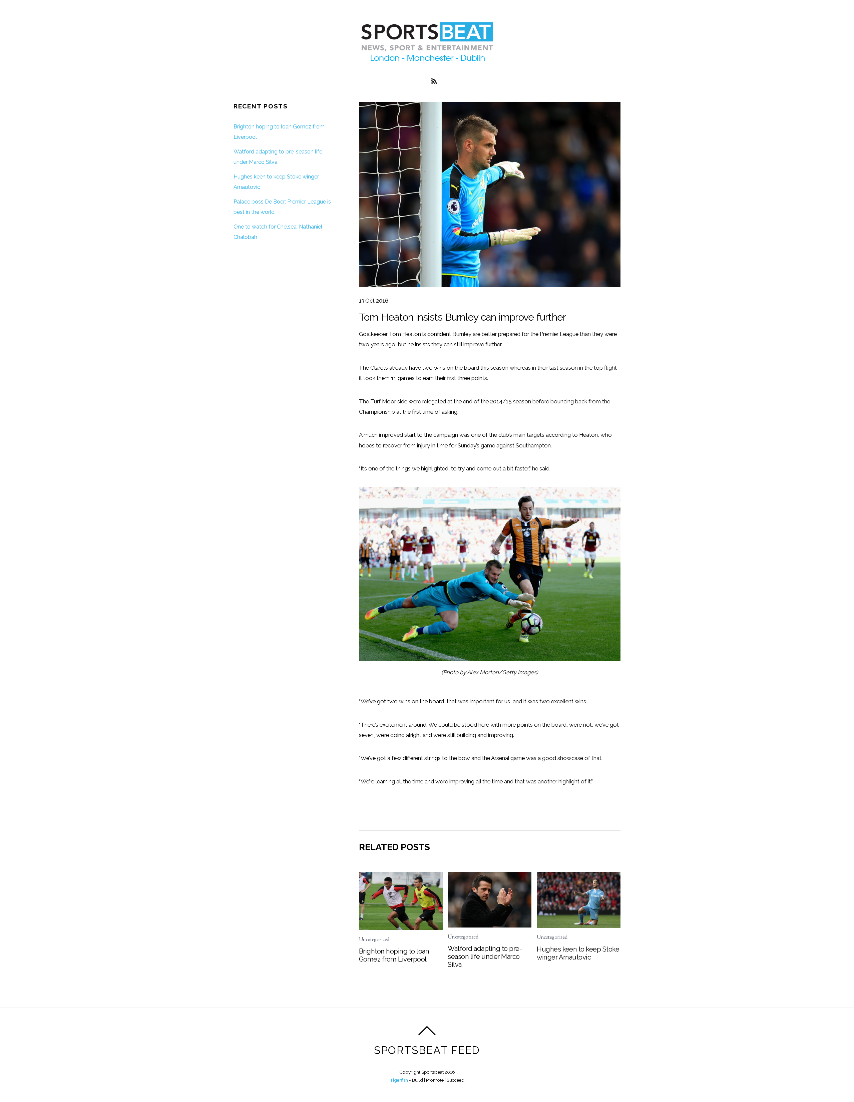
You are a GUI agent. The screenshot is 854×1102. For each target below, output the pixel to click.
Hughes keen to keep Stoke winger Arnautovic (578, 953)
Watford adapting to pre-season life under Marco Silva (485, 957)
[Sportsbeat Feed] (427, 60)
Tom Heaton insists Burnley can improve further (462, 317)
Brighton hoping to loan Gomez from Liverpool (394, 955)
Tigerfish (399, 1080)
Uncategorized (374, 940)
